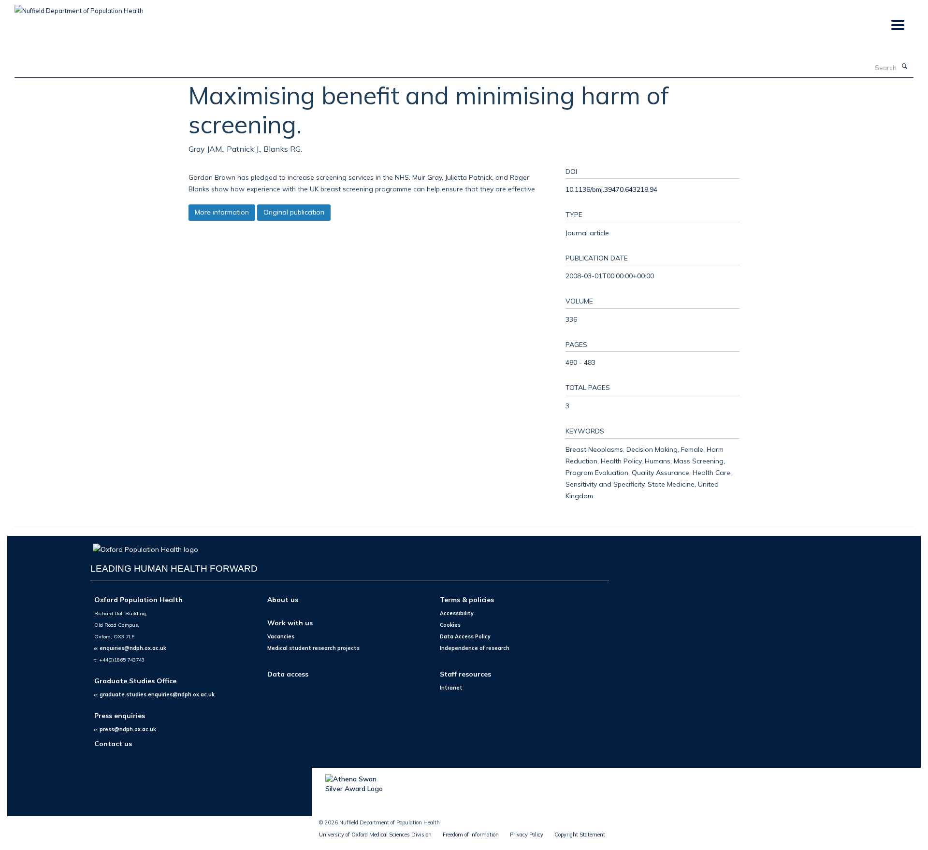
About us (282, 599)
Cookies (450, 624)
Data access (287, 674)
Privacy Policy (526, 834)
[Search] (904, 66)
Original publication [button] (293, 212)
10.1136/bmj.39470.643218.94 (611, 189)
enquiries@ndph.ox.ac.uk (133, 648)
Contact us (113, 743)
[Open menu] (897, 25)
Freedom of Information (471, 834)
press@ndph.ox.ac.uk (128, 729)
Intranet (451, 687)
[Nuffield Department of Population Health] (79, 7)
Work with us (290, 623)
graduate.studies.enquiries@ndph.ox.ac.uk (157, 694)
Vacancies (280, 636)
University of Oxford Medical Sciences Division (375, 834)
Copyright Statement (579, 834)
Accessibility (457, 613)
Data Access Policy (465, 636)
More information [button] (222, 212)
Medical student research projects (313, 648)
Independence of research (474, 648)
